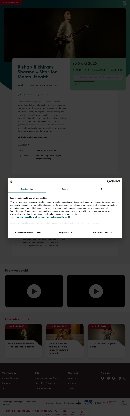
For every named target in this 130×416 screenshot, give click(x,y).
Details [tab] (65, 189)
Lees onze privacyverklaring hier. (56, 217)
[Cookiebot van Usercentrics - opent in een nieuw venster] (109, 182)
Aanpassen (64, 232)
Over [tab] (103, 189)
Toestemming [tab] (27, 189)
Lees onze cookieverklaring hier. (25, 217)
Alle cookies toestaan (102, 232)
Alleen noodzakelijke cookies (28, 232)
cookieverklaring (24, 223)
